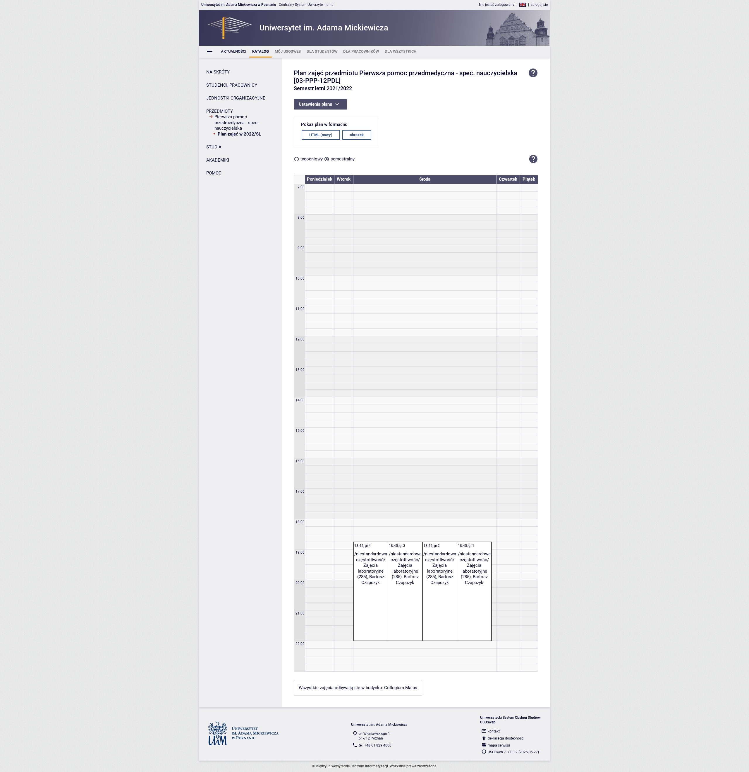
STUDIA (213, 147)
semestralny (343, 159)
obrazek (357, 135)
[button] (533, 159)
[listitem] (233, 52)
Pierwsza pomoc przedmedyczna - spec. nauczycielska (236, 122)
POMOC (213, 173)
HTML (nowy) (320, 135)
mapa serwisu (499, 745)
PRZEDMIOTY (219, 111)
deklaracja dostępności (506, 738)
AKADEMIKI (217, 160)
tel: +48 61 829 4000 (375, 745)
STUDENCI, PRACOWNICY (231, 85)
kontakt (494, 731)
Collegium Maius (400, 687)
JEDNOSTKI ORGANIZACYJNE (235, 98)
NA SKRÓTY (218, 72)
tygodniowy (311, 159)
